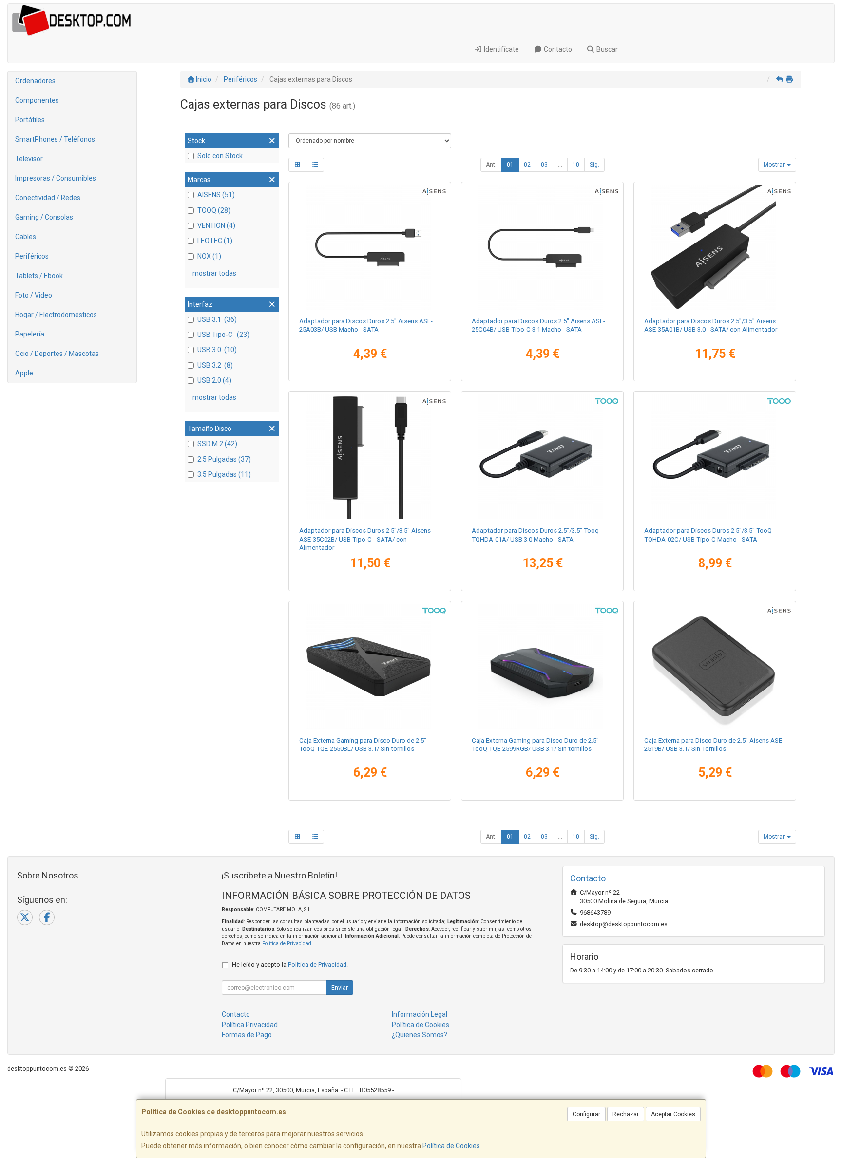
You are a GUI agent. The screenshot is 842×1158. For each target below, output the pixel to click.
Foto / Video (33, 295)
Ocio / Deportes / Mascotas (57, 353)
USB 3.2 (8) (215, 365)
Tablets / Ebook (39, 276)
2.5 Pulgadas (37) (224, 459)
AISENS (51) (216, 195)
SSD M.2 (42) (217, 444)
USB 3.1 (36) (217, 319)
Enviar (339, 987)
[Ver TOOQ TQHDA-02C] (715, 456)
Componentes (37, 100)
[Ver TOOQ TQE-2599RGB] (543, 666)
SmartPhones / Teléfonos (55, 139)
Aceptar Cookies (673, 1114)
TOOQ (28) (213, 210)
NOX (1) (209, 256)
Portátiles (30, 120)
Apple (24, 373)
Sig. (594, 164)
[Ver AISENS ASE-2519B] (715, 666)
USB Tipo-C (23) (223, 334)
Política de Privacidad (286, 943)
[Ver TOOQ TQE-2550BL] (370, 666)
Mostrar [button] (775, 164)
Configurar (586, 1114)
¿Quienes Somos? (419, 1035)
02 (527, 164)
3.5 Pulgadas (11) (224, 474)
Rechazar (625, 1114)
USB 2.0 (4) (214, 380)
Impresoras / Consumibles (55, 178)
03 (544, 164)
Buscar (606, 49)
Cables (25, 237)
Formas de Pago (247, 1035)
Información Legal (419, 1014)
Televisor (29, 159)
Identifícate (500, 49)
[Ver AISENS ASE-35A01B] (715, 247)
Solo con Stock (220, 156)
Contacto (557, 49)
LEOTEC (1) (214, 240)
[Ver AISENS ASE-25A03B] (370, 247)
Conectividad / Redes (47, 198)
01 (510, 164)
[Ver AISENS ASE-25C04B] (543, 247)
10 (576, 164)
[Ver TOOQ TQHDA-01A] (543, 456)
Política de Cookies (451, 1146)
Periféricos (32, 256)
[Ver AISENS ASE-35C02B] (370, 456)
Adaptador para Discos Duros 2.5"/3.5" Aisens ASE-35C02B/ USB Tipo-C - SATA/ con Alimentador (365, 539)
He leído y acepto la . (290, 964)
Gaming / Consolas (44, 217)
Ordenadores (35, 81)
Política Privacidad (250, 1024)
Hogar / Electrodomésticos (56, 314)
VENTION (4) (216, 225)
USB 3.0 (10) (217, 350)
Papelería (29, 334)
